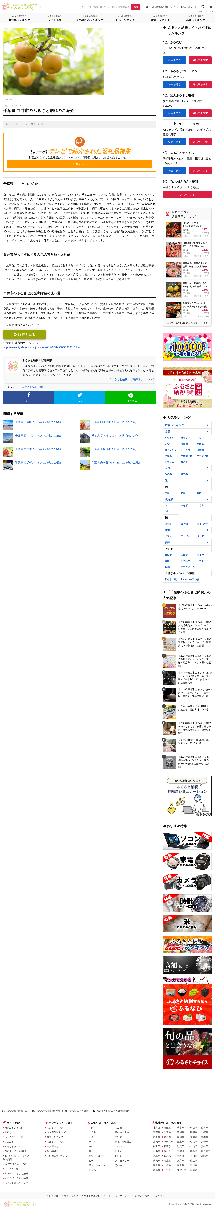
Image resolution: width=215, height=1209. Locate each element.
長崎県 (204, 1132)
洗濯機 (200, 450)
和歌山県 (181, 1170)
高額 (167, 542)
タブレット (186, 438)
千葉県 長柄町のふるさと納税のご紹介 (115, 449)
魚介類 (169, 499)
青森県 (156, 1132)
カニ (167, 505)
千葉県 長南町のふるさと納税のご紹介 (115, 435)
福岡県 (193, 1170)
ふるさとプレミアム (15, 1146)
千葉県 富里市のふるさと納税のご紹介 (38, 449)
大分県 (204, 1141)
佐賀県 (204, 1127)
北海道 (156, 1127)
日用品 (118, 1151)
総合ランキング (174, 425)
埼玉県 (167, 1127)
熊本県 (204, 1137)
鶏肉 (199, 493)
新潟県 (167, 1146)
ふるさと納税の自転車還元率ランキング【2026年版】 (194, 742)
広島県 (193, 1141)
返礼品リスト (190, 7)
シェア (28, 401)
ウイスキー (203, 523)
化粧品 (118, 1156)
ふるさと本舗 (12, 1169)
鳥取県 (193, 1127)
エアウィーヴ (188, 567)
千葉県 (167, 1132)
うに (167, 511)
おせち (92, 1170)
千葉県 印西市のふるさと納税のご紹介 (115, 422)
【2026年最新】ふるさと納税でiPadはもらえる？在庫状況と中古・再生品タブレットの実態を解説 (195, 728)
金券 (167, 468)
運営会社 (53, 1195)
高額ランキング (55, 1141)
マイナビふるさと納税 (16, 1178)
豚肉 (183, 493)
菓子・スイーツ (97, 1165)
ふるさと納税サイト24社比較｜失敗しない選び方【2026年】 (194, 708)
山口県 (193, 1146)
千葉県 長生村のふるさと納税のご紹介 (38, 435)
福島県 (156, 1156)
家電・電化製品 (123, 1141)
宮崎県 (204, 1146)
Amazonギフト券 (190, 579)
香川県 (193, 1156)
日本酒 (184, 523)
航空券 (184, 474)
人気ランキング (55, 1127)
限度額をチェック (164, 7)
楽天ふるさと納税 (14, 1127)
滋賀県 (180, 1146)
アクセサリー (122, 1160)
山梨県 (167, 1165)
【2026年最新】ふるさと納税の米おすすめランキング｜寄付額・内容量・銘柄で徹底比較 (195, 693)
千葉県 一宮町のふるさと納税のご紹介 (38, 422)
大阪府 (180, 1156)
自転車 (168, 555)
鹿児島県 (205, 1151)
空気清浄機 (186, 455)
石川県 (167, 1156)
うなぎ (184, 505)
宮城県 (156, 1141)
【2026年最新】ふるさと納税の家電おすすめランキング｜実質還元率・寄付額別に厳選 (195, 642)
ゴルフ (200, 555)
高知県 (193, 1165)
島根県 (193, 1132)
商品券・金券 (122, 1132)
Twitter (79, 401)
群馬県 (156, 1170)
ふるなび (9, 1132)
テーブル (185, 536)
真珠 (167, 561)
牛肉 (167, 493)
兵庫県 (180, 1160)
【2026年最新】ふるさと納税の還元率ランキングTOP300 (195, 607)
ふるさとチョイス (14, 1137)
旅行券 (118, 1137)
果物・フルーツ (97, 1156)
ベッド (200, 536)
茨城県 (156, 1160)
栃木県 (156, 1165)
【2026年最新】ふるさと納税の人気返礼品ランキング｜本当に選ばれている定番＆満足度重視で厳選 (195, 627)
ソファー (169, 536)
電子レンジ (171, 450)
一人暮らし (52, 1146)
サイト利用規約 (92, 1195)
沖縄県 (204, 1156)
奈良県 (180, 1165)
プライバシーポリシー (118, 1195)
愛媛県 (193, 1160)
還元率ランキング (56, 1132)
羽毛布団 (185, 561)
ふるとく (159, 1195)
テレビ (200, 438)
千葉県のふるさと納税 (31, 387)
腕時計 (168, 567)
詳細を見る (26, 334)
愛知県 (180, 1137)
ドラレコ (169, 461)
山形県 (156, 1151)
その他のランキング (57, 1156)
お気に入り (203, 11)
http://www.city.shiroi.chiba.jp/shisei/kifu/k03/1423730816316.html (42, 347)
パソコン (169, 438)
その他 (118, 1165)
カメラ (184, 461)
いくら (200, 505)
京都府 (180, 1151)
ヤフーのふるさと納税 (16, 1173)
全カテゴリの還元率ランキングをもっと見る (187, 323)
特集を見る (174, 60)
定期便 (184, 555)
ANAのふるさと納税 (15, 1151)
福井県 (167, 1160)
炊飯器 (200, 443)
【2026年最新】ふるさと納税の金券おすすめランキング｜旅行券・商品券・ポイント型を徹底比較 (195, 660)
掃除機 (184, 443)
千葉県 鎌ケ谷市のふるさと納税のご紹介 (116, 462)
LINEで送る (131, 401)
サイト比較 (171, 579)
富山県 (167, 1151)
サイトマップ (71, 1195)
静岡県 (180, 1132)
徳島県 (193, 1151)
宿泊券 (168, 474)
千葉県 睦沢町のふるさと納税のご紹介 (38, 462)
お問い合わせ (142, 1195)
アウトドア (203, 561)
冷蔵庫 (168, 455)
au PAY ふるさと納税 (16, 1164)
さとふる (9, 1141)
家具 (167, 530)
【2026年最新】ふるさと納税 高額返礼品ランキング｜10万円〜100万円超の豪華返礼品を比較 (194, 761)
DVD (167, 443)
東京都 (167, 1137)
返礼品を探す (200, 60)
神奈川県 (168, 1141)
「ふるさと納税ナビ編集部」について (132, 379)
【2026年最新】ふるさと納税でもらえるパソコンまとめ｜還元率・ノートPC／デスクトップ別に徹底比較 (195, 677)
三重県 (180, 1141)
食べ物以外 (52, 1151)
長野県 (167, 1170)
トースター (186, 450)
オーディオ (203, 455)
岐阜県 (180, 1127)
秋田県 (156, 1146)
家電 (167, 431)
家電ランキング (55, 1137)
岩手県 (156, 1137)
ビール (168, 523)
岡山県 (193, 1137)
